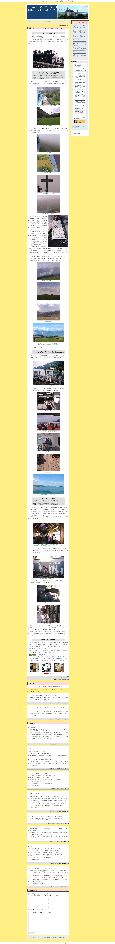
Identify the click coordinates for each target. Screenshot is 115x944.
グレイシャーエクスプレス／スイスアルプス (40, 708)
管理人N (54, 768)
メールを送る (55, 1)
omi (55, 788)
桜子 (55, 863)
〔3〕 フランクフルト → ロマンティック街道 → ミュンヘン (79, 36)
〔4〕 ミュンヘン (76, 38)
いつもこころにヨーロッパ (42, 7)
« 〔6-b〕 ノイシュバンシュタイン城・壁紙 (37, 21)
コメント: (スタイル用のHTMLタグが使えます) (39, 912)
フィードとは (75, 127)
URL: (29, 906)
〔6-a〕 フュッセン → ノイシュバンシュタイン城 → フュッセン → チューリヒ (80, 42)
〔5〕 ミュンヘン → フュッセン (79, 39)
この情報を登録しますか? (36, 909)
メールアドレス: (32, 902)
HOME (43, 1)
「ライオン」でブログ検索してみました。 (39, 695)
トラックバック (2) (51, 677)
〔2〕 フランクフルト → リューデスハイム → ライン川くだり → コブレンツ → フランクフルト (79, 32)
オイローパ (53, 744)
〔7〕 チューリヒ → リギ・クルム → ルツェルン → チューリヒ (79, 48)
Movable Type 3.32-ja (76, 133)
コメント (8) (43, 677)
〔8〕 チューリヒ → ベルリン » (57, 21)
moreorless (53, 823)
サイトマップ (48, 1)
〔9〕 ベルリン (76, 51)
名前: (29, 897)
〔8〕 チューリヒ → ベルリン (79, 50)
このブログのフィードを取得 (78, 126)
